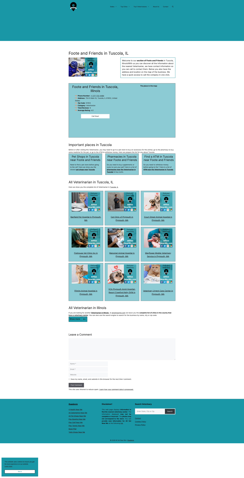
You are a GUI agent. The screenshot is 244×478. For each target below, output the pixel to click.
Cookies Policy (140, 422)
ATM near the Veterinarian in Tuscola (158, 170)
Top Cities (124, 7)
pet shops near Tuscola (85, 170)
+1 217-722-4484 (97, 96)
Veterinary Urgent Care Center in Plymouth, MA (158, 292)
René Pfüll (72, 429)
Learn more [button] (8, 466)
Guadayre (73, 404)
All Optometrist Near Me (78, 413)
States (112, 7)
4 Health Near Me (75, 409)
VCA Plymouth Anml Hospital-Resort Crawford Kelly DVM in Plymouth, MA (121, 292)
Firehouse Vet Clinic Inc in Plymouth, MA (86, 255)
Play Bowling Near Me (77, 419)
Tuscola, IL (114, 187)
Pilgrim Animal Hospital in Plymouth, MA (85, 292)
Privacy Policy (140, 425)
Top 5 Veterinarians (140, 7)
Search (170, 411)
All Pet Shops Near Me (77, 416)
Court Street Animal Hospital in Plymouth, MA (158, 218)
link (121, 423)
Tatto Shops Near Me (77, 432)
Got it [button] (20, 471)
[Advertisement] (122, 27)
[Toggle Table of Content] (83, 319)
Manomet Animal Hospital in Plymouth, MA (122, 255)
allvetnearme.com (118, 313)
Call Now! (95, 116)
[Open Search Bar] (172, 7)
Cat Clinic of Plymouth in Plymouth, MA (122, 218)
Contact (165, 7)
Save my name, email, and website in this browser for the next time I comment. (101, 379)
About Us (156, 7)
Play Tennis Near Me (76, 426)
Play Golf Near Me (76, 422)
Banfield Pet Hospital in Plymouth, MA (86, 218)
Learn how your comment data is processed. (116, 389)
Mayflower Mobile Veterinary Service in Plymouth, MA (158, 255)
